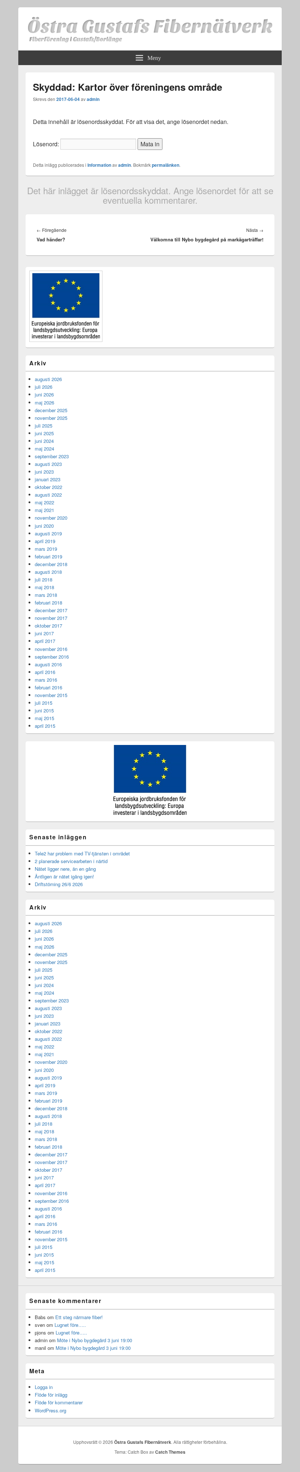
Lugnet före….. (70, 1324)
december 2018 (51, 564)
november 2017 (51, 617)
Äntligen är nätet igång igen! (64, 876)
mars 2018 (46, 594)
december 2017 (51, 610)
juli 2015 (43, 702)
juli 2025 (43, 425)
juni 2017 (44, 633)
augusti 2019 (48, 533)
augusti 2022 (48, 494)
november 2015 (51, 695)
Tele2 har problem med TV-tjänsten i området (82, 853)
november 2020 (51, 517)
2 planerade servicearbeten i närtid (71, 861)
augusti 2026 (48, 379)
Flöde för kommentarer (59, 1402)
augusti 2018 (48, 571)
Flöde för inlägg (51, 1394)
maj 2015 (44, 718)
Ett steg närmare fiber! (79, 1317)
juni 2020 (44, 525)
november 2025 (51, 417)
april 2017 (45, 640)
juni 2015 (44, 710)
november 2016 (51, 648)
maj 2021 (44, 510)
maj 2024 (44, 448)
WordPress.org (50, 1410)
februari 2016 (48, 687)
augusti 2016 (48, 664)
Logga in (44, 1386)
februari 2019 (48, 556)
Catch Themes (170, 1452)
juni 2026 (44, 394)
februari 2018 (48, 602)
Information (99, 165)
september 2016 (52, 656)
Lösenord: (46, 144)
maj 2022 (44, 502)
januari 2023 (47, 479)
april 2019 (45, 541)
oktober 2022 (48, 486)
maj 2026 (44, 402)
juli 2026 (43, 386)
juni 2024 (44, 440)
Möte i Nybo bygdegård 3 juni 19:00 (94, 1340)
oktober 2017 (48, 625)
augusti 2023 (48, 463)
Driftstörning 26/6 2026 (59, 884)
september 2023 (52, 456)
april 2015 (45, 725)
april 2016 (45, 672)
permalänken (165, 165)
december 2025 (51, 410)
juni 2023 (44, 471)
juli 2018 (43, 579)
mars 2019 (46, 548)
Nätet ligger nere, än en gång (65, 868)
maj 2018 (44, 587)
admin (93, 99)
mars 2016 (46, 679)
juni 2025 (44, 433)
